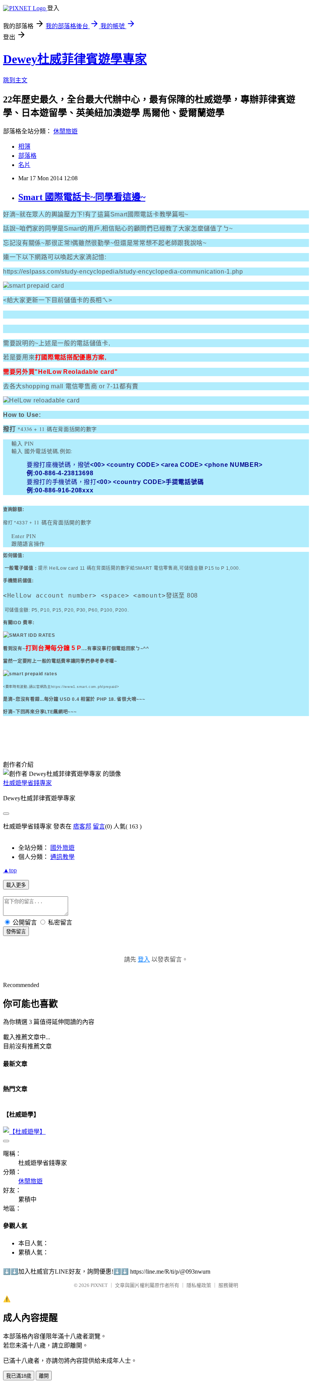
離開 (44, 1376)
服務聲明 (228, 1285)
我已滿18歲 (18, 1376)
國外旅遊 (62, 848)
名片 (24, 165)
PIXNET (99, 1285)
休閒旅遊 (65, 131)
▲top (10, 870)
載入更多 (16, 885)
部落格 (27, 155)
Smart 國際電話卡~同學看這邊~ (81, 197)
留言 (99, 826)
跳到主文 (15, 80)
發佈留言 (16, 931)
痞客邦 (82, 826)
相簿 (24, 146)
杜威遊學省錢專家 (27, 783)
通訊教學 (62, 857)
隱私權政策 (198, 1285)
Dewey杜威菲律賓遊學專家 (75, 59)
